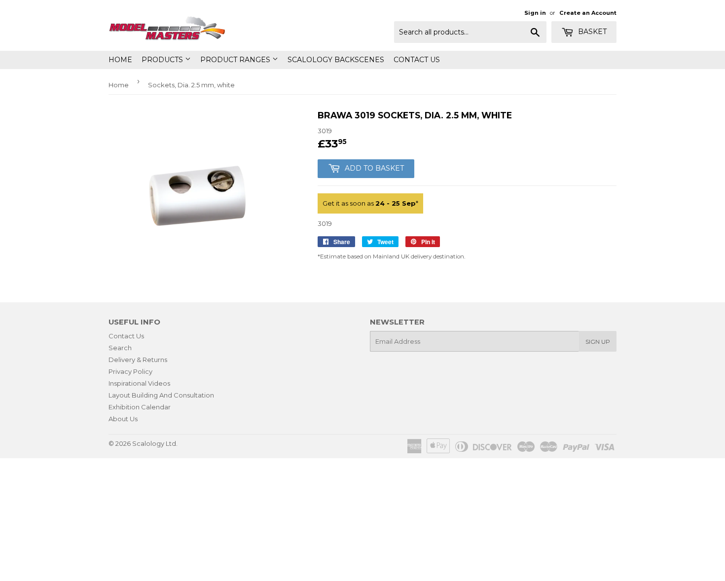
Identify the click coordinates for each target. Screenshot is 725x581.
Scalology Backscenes (336, 59)
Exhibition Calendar (140, 407)
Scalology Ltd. (155, 443)
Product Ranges (236, 59)
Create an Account (587, 12)
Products (163, 59)
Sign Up (597, 341)
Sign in (535, 12)
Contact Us (417, 59)
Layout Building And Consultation (161, 395)
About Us (123, 419)
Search (120, 348)
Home (120, 59)
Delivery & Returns (138, 359)
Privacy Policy (130, 371)
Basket (591, 31)
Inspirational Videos (139, 383)
